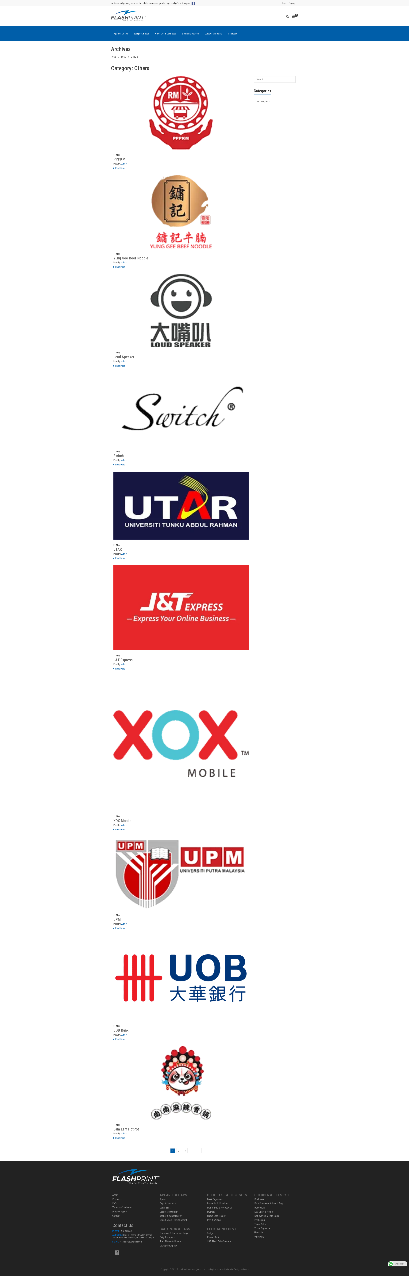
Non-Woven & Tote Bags (266, 1215)
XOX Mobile (122, 821)
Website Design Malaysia (237, 1269)
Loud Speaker (123, 357)
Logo (123, 57)
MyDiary (211, 1211)
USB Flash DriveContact (219, 1241)
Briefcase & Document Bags (174, 1233)
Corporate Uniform (169, 1211)
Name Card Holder (216, 1215)
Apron (163, 1199)
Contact (116, 1215)
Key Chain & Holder (264, 1211)
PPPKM (119, 159)
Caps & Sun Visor (168, 1203)
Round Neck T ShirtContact (173, 1220)
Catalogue (232, 33)
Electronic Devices (190, 33)
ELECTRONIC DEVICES (224, 1229)
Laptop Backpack (168, 1245)
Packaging (259, 1220)
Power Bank (213, 1237)
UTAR (117, 549)
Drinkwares (260, 1199)
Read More (120, 168)
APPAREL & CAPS (173, 1195)
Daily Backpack (167, 1237)
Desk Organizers (215, 1199)
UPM (117, 919)
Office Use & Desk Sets (165, 33)
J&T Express (123, 660)
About (115, 1195)
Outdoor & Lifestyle (213, 33)
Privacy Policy (119, 1211)
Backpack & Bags (141, 33)
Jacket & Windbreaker (171, 1215)
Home (113, 57)
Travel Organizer (262, 1228)
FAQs (114, 1203)
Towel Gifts (260, 1224)
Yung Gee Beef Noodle (130, 258)
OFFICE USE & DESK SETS (227, 1195)
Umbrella (258, 1232)
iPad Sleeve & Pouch (170, 1241)
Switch (118, 456)
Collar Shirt (165, 1207)
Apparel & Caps (121, 33)
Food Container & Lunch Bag (268, 1203)
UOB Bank (120, 1030)
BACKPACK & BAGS (175, 1229)
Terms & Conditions (122, 1207)
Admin (124, 163)
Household (259, 1207)
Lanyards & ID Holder (217, 1203)
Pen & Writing (214, 1220)
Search (288, 16)
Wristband (259, 1236)
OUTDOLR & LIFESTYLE (272, 1195)
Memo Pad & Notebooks (219, 1207)
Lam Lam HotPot (126, 1129)
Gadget (210, 1233)
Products (117, 1199)
